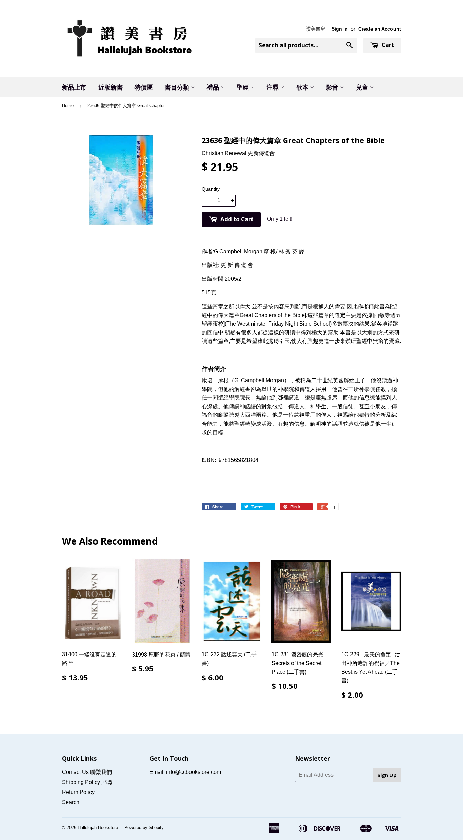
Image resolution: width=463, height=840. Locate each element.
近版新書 (110, 87)
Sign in (339, 29)
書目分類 (178, 87)
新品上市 (74, 87)
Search (70, 802)
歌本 (303, 87)
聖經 (243, 87)
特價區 (144, 87)
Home (68, 105)
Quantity (211, 189)
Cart (387, 45)
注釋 (273, 87)
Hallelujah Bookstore (98, 827)
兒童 (363, 87)
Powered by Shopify (144, 827)
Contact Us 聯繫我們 (87, 772)
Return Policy (78, 792)
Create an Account (379, 29)
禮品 (214, 87)
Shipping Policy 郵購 (87, 782)
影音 (333, 87)
